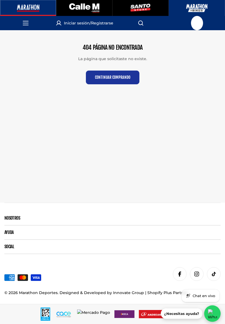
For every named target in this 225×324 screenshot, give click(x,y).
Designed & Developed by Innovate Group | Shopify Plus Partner (124, 292)
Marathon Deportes (38, 292)
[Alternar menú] (28, 23)
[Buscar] (141, 23)
